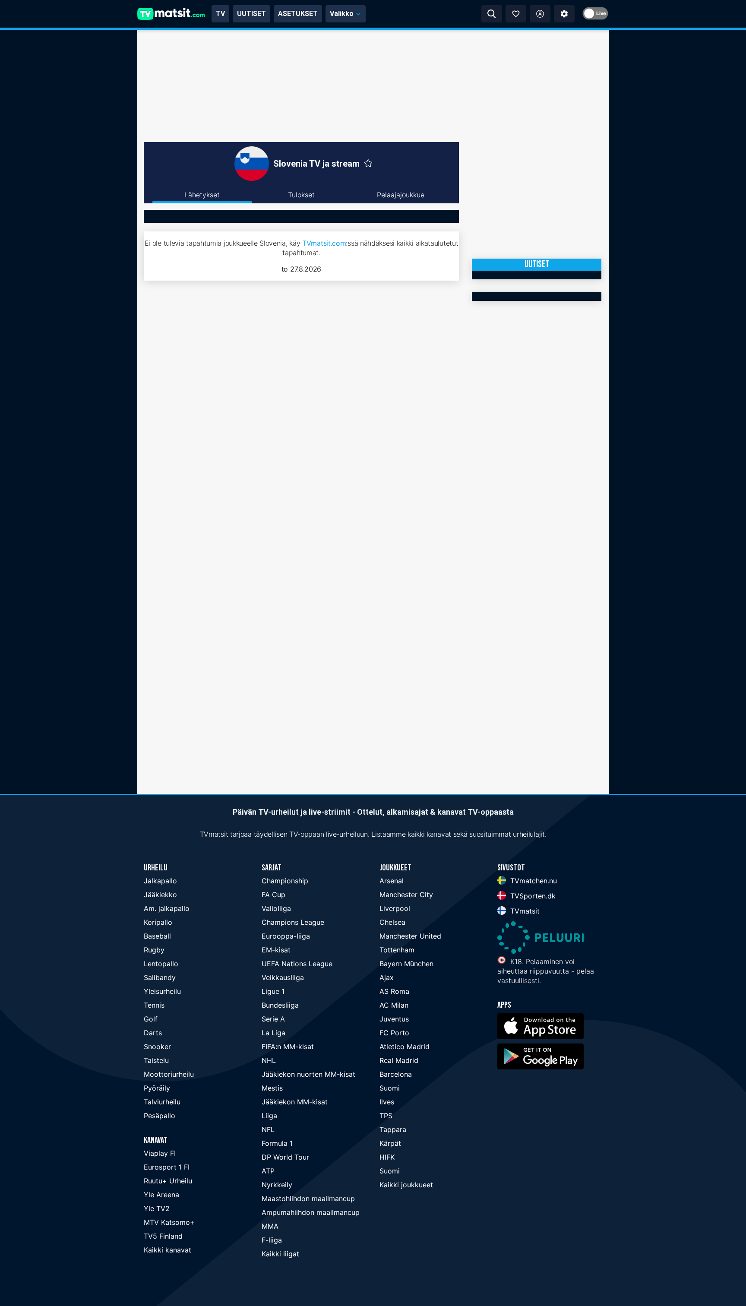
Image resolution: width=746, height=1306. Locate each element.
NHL (269, 1060)
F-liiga (272, 1240)
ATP (268, 1171)
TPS (385, 1115)
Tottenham (396, 950)
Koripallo (158, 922)
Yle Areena (161, 1194)
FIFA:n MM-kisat (288, 1046)
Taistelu (156, 1060)
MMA (270, 1226)
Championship (285, 880)
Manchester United (410, 936)
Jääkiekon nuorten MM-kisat (308, 1074)
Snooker (157, 1046)
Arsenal (391, 880)
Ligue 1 (273, 991)
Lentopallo (161, 963)
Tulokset (301, 194)
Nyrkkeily (277, 1184)
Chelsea (392, 922)
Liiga (269, 1115)
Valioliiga (276, 908)
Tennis (154, 1005)
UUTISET (251, 13)
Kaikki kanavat (167, 1250)
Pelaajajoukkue (400, 194)
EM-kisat (276, 950)
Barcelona (395, 1074)
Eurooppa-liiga (286, 936)
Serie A (273, 1019)
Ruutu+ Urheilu (168, 1180)
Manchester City (406, 894)
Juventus (394, 1019)
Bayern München (406, 963)
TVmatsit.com (324, 243)
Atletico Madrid (404, 1046)
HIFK (387, 1157)
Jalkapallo (160, 880)
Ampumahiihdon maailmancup (311, 1212)
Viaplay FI (160, 1153)
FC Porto (394, 1032)
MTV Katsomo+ (169, 1222)
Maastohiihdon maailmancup (308, 1198)
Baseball (157, 936)
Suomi (389, 1088)
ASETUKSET (298, 13)
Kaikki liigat (280, 1253)
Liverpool (394, 908)
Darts (153, 1032)
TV (220, 13)
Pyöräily (157, 1088)
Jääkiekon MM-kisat (295, 1101)
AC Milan (393, 1005)
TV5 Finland (163, 1236)
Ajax (386, 977)
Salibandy (160, 977)
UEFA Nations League (297, 963)
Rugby (154, 950)
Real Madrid (398, 1060)
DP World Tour (285, 1157)
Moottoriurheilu (169, 1074)
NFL (268, 1129)
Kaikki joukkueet (406, 1184)
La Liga (273, 1032)
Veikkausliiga (283, 977)
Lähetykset (202, 194)
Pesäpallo (159, 1115)
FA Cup (273, 894)
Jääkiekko (160, 894)
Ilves (386, 1101)
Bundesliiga (280, 1005)
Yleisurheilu (162, 991)
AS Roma (394, 991)
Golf (151, 1019)
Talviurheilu (162, 1101)
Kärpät (390, 1143)
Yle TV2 (157, 1208)
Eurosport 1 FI (167, 1167)
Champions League (293, 922)
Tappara (392, 1129)
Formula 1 (277, 1143)
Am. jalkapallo (167, 908)
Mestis (272, 1088)
